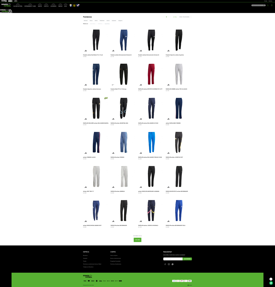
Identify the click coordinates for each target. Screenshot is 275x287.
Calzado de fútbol (17, 6)
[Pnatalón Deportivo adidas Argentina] (179, 40)
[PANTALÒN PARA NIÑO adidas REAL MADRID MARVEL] (96, 108)
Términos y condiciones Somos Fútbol (92, 264)
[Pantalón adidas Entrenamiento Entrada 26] (151, 40)
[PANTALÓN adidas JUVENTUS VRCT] (179, 142)
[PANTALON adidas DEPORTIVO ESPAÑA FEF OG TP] (151, 74)
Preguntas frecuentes (115, 261)
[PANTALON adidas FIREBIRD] (124, 142)
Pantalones (100, 23)
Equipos (40, 6)
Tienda (84, 261)
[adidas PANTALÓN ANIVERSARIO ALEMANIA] (151, 176)
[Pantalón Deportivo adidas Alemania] (96, 74)
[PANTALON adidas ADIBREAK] (124, 176)
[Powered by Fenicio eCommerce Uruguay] (190, 285)
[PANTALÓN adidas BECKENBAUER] (124, 211)
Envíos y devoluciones (115, 258)
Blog (65, 6)
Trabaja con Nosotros (88, 267)
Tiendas (265, 1)
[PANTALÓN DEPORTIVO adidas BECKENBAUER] (179, 176)
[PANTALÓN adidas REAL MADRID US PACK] (151, 108)
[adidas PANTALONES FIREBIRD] (179, 108)
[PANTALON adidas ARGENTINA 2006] (124, 108)
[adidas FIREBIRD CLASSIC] (96, 142)
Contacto (85, 258)
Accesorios (53, 6)
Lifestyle (46, 6)
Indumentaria (92, 23)
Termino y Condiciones (115, 264)
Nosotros (270, 1)
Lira (15, 1)
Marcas (60, 6)
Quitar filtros (107, 23)
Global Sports (4, 1)
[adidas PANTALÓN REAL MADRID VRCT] (96, 211)
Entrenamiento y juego (30, 6)
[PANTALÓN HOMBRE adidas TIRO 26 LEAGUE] (179, 74)
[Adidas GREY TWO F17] (96, 176)
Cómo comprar (114, 255)
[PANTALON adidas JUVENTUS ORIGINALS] (151, 211)
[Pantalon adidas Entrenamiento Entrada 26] (124, 40)
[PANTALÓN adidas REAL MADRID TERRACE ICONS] (151, 142)
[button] (264, 5)
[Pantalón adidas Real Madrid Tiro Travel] (96, 40)
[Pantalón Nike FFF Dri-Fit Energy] (124, 74)
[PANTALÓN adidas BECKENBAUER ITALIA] (179, 211)
